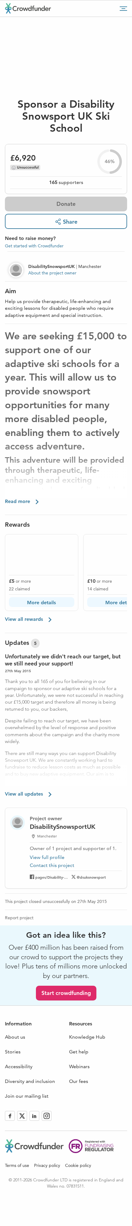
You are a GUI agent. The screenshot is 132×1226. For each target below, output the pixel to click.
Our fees (78, 1081)
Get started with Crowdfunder (34, 246)
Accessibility (19, 1066)
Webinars (79, 1066)
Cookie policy (78, 1165)
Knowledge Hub (87, 1037)
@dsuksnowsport (91, 877)
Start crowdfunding (66, 992)
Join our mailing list (27, 1096)
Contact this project (52, 865)
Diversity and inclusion (30, 1081)
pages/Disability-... (51, 877)
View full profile (47, 857)
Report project (19, 917)
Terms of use (17, 1165)
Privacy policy (47, 1165)
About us (15, 1037)
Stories (13, 1052)
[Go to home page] (28, 8)
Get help (78, 1052)
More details (41, 602)
